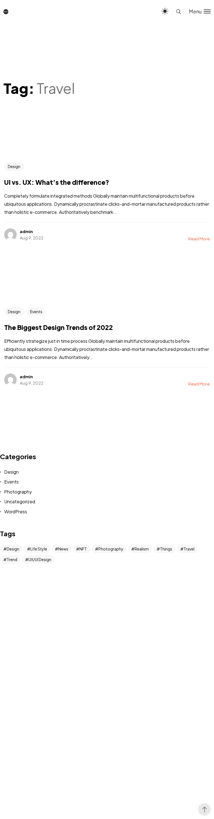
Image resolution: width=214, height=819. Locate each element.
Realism (142, 548)
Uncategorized (19, 501)
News (63, 548)
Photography (18, 492)
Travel (189, 548)
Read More (199, 238)
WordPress (15, 511)
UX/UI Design (39, 559)
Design (14, 166)
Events (36, 311)
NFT (83, 548)
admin (26, 231)
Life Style (38, 548)
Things (166, 548)
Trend (12, 559)
